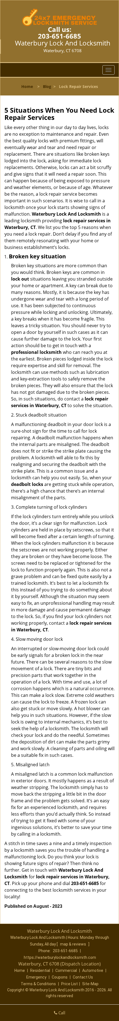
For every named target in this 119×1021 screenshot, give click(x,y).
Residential (40, 970)
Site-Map (90, 984)
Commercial (66, 970)
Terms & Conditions (38, 984)
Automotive (92, 970)
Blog (47, 86)
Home (27, 86)
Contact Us (83, 977)
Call (61, 1012)
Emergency (36, 977)
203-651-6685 (59, 36)
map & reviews (73, 944)
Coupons (60, 977)
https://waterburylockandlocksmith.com (60, 957)
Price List (69, 984)
